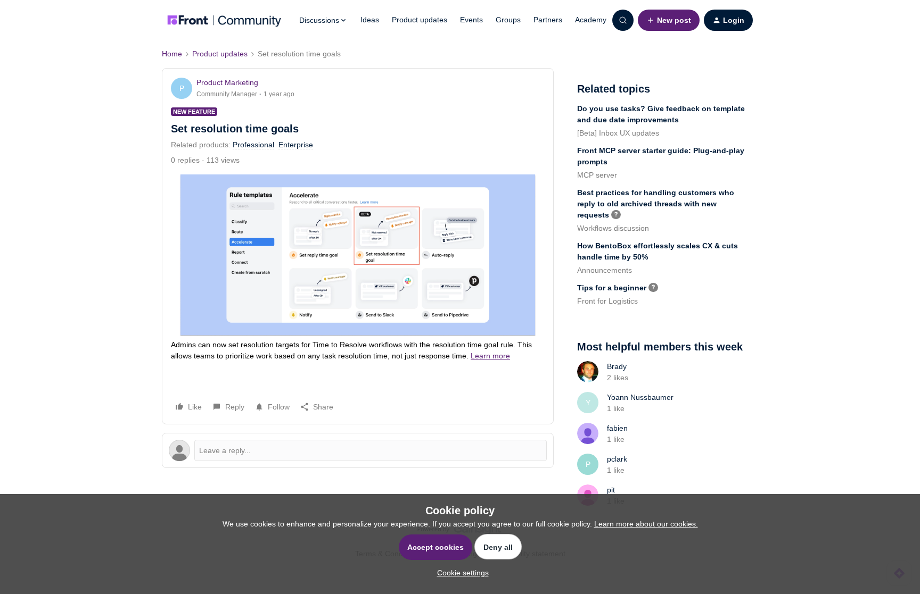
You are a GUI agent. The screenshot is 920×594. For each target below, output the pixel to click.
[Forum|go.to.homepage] (224, 20)
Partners (547, 19)
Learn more (490, 356)
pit (611, 490)
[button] (669, 20)
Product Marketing (227, 82)
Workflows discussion (613, 228)
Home (172, 53)
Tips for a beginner (611, 287)
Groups (508, 19)
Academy (590, 19)
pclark (617, 459)
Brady (617, 366)
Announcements (604, 270)
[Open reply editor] (357, 450)
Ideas (369, 19)
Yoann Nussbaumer (640, 397)
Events (471, 19)
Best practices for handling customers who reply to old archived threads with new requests (655, 203)
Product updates (419, 19)
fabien (617, 428)
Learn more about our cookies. (646, 524)
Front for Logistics (607, 301)
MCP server (597, 175)
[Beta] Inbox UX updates (618, 133)
